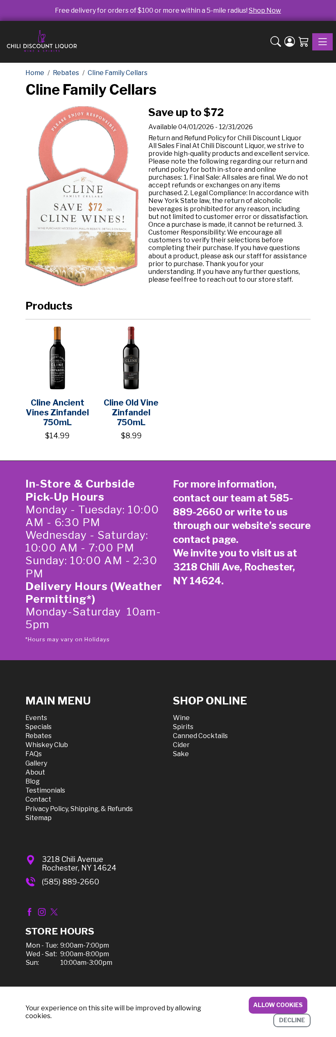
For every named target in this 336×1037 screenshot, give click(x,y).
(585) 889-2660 (70, 881)
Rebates (38, 736)
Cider (181, 745)
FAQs (33, 754)
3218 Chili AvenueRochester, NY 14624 (79, 864)
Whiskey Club (46, 745)
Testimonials (45, 790)
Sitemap (38, 818)
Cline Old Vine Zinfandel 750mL (131, 412)
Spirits (183, 727)
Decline (292, 1019)
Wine (181, 718)
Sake (181, 754)
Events (36, 718)
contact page (204, 539)
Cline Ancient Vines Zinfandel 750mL (57, 412)
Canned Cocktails (200, 736)
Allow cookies (278, 1004)
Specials (38, 727)
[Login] (289, 42)
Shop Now (265, 10)
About (35, 772)
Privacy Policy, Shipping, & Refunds (79, 809)
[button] (275, 42)
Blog (32, 781)
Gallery (36, 763)
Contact (38, 799)
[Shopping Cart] (303, 42)
